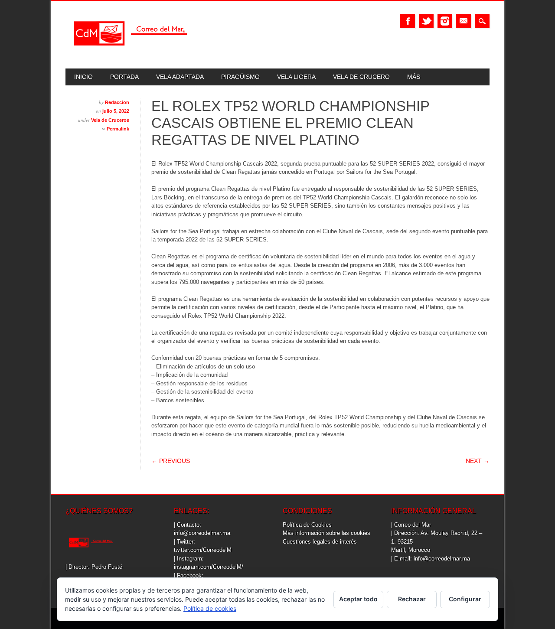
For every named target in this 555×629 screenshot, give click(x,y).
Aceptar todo (358, 599)
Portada (124, 76)
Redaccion (117, 102)
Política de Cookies (307, 524)
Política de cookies (209, 608)
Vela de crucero (361, 76)
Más (413, 76)
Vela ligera (296, 76)
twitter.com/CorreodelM (203, 550)
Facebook (407, 21)
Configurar (465, 599)
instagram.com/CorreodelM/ (208, 567)
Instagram (444, 21)
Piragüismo (240, 76)
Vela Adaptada (180, 76)
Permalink (118, 128)
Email (463, 21)
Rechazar (412, 599)
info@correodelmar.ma (202, 533)
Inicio (83, 76)
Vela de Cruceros (110, 120)
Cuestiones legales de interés (320, 541)
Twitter (426, 21)
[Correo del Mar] (130, 53)
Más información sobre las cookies (326, 533)
